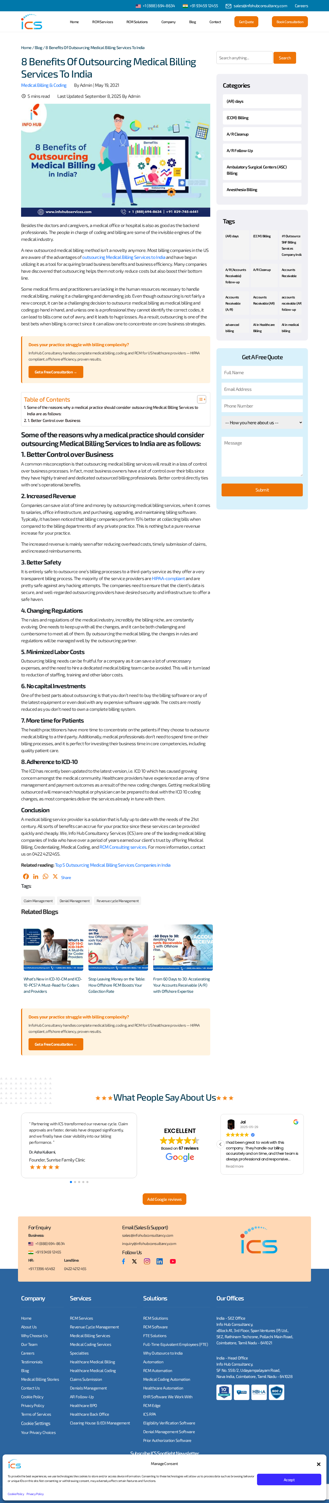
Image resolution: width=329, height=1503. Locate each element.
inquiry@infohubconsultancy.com (149, 1243)
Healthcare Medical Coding (93, 1370)
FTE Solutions (154, 1335)
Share (66, 877)
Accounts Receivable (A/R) (232, 303)
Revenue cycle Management (118, 901)
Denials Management (88, 1387)
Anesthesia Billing (242, 189)
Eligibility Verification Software (169, 1422)
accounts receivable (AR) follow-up (292, 303)
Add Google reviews (164, 1199)
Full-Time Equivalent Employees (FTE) (175, 1344)
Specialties (79, 1352)
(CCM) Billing (237, 117)
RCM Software (155, 1326)
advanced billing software (232, 331)
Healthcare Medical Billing (92, 1361)
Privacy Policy (34, 1494)
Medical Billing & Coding (43, 85)
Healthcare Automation (163, 1387)
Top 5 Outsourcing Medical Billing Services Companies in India (112, 865)
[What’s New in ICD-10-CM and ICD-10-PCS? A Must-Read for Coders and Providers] (53, 947)
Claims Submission (86, 1379)
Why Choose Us (34, 1335)
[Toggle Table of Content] (199, 399)
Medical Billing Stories (40, 1379)
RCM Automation (157, 1370)
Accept (289, 1479)
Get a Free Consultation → (56, 372)
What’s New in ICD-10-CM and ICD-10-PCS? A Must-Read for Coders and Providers (53, 985)
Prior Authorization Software (167, 1440)
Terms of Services (36, 1414)
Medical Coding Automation (166, 1379)
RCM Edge (151, 1405)
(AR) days (235, 101)
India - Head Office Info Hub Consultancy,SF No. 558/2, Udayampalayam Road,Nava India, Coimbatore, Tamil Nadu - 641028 (254, 1367)
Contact (215, 22)
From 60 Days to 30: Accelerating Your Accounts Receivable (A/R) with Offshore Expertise (181, 985)
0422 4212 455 (75, 1268)
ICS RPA (149, 1414)
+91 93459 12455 (204, 5)
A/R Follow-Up (240, 150)
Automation (153, 1361)
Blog (192, 22)
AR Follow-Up (82, 1396)
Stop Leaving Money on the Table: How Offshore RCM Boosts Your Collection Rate (116, 985)
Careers (301, 5)
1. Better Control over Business (54, 420)
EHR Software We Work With (168, 1396)
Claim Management (38, 901)
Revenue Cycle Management (94, 1326)
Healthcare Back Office (89, 1414)
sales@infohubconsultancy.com (260, 5)
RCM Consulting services (122, 847)
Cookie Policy (16, 1494)
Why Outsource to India (163, 1352)
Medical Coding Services (90, 1344)
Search (285, 57)
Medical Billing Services (90, 1335)
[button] (318, 1463)
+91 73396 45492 (41, 1268)
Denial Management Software (169, 1431)
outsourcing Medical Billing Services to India (123, 257)
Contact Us (30, 1387)
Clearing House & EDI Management (100, 1422)
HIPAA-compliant (168, 578)
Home (74, 22)
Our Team (29, 1344)
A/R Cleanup (237, 133)
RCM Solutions (137, 22)
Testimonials (32, 1361)
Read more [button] (235, 1166)
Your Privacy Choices (38, 1432)
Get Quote (246, 22)
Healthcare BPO (83, 1405)
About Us (28, 1326)
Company (168, 22)
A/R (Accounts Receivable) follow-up (235, 276)
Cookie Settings (35, 1423)
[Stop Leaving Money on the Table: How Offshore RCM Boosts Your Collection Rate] (118, 947)
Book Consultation (290, 22)
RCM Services (102, 22)
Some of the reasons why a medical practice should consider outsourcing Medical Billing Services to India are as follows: (112, 410)
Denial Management (74, 901)
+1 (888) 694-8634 (159, 5)
